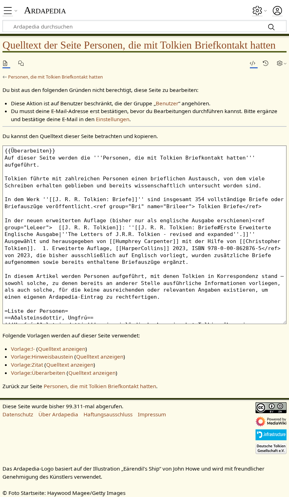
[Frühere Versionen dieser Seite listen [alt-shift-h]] (267, 63)
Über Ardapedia (58, 414)
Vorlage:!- (23, 348)
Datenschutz (17, 414)
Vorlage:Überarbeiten (38, 372)
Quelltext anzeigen (61, 348)
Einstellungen (112, 119)
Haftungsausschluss (108, 414)
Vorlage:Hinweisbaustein (42, 356)
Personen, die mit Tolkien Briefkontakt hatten (55, 77)
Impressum (152, 414)
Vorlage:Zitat (27, 364)
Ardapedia (45, 10)
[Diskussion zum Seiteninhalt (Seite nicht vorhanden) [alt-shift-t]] (22, 63)
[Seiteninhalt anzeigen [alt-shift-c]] (6, 63)
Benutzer (167, 103)
